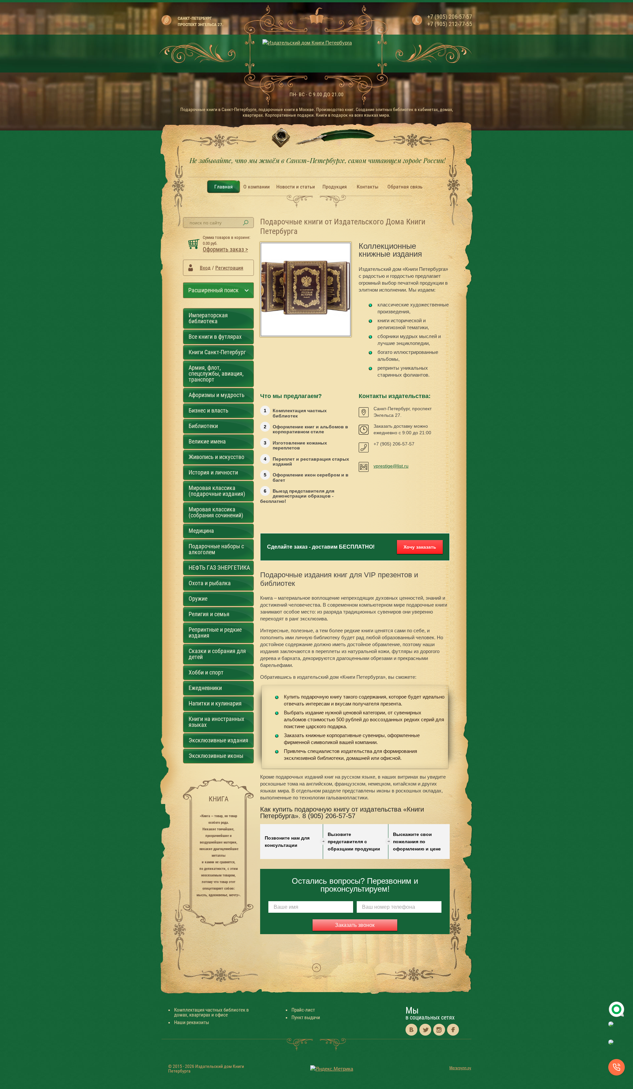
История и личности (213, 472)
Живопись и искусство (216, 456)
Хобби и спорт (206, 672)
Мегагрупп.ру (460, 1068)
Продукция (334, 187)
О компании (256, 187)
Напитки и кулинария (215, 703)
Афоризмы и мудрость (217, 394)
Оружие (198, 598)
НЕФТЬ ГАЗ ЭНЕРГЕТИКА (219, 567)
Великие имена (207, 441)
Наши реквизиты (191, 1022)
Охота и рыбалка (210, 583)
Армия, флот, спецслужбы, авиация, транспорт (216, 373)
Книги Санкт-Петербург (217, 352)
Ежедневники (205, 687)
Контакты (367, 187)
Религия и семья (209, 614)
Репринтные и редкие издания (215, 632)
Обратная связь (405, 187)
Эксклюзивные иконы (216, 755)
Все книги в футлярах (215, 336)
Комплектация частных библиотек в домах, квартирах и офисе (211, 1012)
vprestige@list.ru (391, 466)
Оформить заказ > (225, 249)
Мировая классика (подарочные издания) (217, 490)
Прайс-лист (303, 1010)
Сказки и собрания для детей (217, 653)
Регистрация (229, 268)
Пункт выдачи (305, 1017)
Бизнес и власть (208, 410)
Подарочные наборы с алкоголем (216, 549)
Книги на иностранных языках (216, 721)
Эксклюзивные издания (218, 740)
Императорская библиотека (208, 318)
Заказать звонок (355, 925)
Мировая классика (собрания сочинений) (216, 512)
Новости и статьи (295, 187)
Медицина (201, 530)
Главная (223, 187)
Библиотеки (203, 425)
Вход (205, 268)
